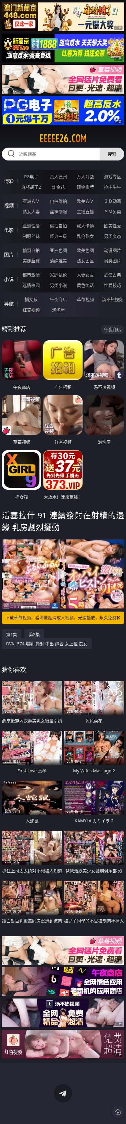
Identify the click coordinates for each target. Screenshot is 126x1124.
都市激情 (31, 275)
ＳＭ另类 (112, 211)
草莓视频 (85, 299)
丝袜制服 (58, 211)
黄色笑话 (85, 285)
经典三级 (58, 236)
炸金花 (58, 187)
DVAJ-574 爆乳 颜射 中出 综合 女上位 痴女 (46, 644)
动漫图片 (112, 250)
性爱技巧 (112, 285)
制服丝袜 (31, 236)
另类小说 (58, 285)
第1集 (11, 634)
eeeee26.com (63, 138)
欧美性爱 (112, 226)
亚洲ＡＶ (31, 201)
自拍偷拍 (58, 201)
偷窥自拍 (31, 250)
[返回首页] (118, 1112)
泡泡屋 (58, 310)
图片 (9, 254)
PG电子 (31, 177)
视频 (9, 205)
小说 (9, 279)
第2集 (34, 634)
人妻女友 (85, 275)
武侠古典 (112, 275)
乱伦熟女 (85, 236)
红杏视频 (31, 310)
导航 (9, 303)
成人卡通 (85, 226)
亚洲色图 (58, 250)
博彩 (9, 181)
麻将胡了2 (31, 187)
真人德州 (58, 177)
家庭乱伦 (58, 275)
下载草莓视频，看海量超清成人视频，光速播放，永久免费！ (63, 617)
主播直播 (85, 211)
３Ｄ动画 (112, 201)
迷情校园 (31, 285)
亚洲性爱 (31, 226)
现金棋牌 (85, 187)
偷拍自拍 (58, 226)
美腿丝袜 (31, 261)
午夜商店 (58, 299)
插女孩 (31, 299)
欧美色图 (85, 250)
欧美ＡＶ (85, 201)
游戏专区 (112, 177)
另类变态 (112, 236)
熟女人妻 (31, 211)
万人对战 (85, 177)
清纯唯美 (58, 261)
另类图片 (112, 261)
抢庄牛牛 (112, 187)
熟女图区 (85, 261)
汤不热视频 (112, 299)
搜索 (112, 154)
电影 (9, 230)
